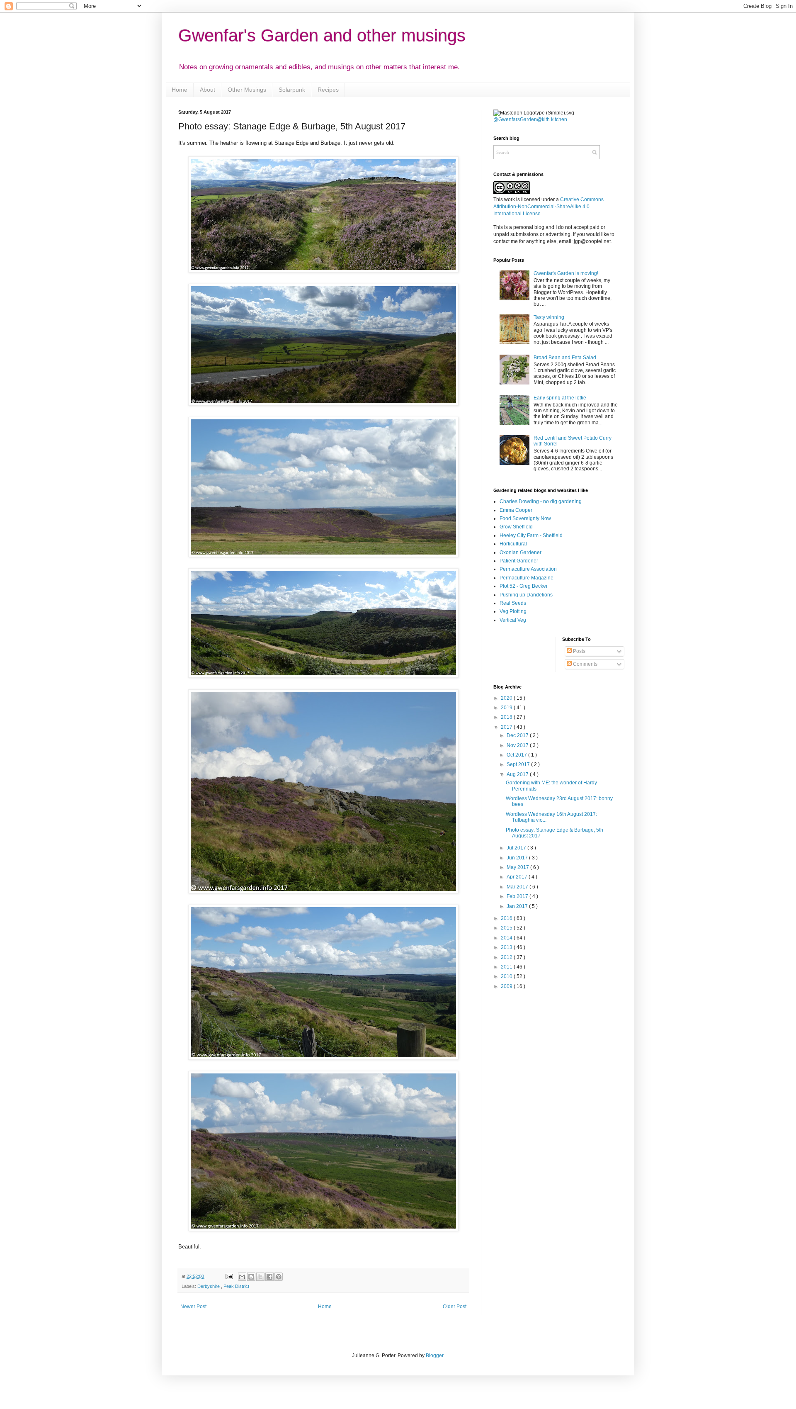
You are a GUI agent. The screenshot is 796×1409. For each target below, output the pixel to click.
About (207, 89)
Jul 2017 (517, 848)
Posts (578, 651)
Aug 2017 (518, 774)
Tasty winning (549, 317)
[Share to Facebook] (269, 1277)
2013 (507, 947)
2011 (507, 967)
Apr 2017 (518, 877)
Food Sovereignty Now (525, 518)
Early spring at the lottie (560, 398)
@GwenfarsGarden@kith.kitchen (530, 119)
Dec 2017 (518, 735)
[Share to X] (260, 1277)
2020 (507, 698)
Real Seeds (513, 603)
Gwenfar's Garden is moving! (566, 273)
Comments (584, 664)
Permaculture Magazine (526, 578)
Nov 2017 (518, 745)
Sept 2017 (519, 764)
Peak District (236, 1286)
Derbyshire (209, 1286)
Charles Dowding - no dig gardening (541, 501)
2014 (507, 938)
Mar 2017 (518, 887)
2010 (507, 976)
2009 (507, 986)
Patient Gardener (519, 561)
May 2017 (518, 867)
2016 (507, 918)
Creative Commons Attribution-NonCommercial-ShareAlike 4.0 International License (548, 207)
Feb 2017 (518, 896)
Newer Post (193, 1306)
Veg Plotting (513, 611)
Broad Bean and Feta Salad (565, 357)
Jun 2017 (518, 858)
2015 (507, 928)
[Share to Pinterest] (278, 1277)
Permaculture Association (528, 569)
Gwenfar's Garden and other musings (322, 35)
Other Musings (247, 89)
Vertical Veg (513, 620)
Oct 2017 (517, 755)
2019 (507, 708)
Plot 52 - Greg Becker (524, 586)
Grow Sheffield (516, 527)
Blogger (434, 1355)
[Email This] (242, 1277)
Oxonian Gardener (520, 552)
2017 (507, 727)
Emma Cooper (516, 510)
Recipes (328, 89)
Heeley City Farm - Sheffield (531, 535)
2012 (507, 957)
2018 (507, 717)
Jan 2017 (518, 906)
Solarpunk (292, 89)
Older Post (454, 1306)
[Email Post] (228, 1276)
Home (179, 89)
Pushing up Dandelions (526, 595)
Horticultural (513, 544)
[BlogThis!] (251, 1277)
